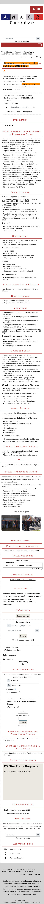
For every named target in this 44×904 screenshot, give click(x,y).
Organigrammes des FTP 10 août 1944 (20, 258)
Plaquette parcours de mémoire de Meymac (22, 439)
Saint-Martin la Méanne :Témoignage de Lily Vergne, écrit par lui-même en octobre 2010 (20, 177)
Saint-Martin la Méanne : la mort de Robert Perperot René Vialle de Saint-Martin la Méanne (21, 169)
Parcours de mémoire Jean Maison (17, 493)
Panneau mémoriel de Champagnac (17, 157)
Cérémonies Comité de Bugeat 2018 (17, 375)
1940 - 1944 (9, 251)
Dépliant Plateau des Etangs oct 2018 (18, 148)
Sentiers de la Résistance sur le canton (19, 355)
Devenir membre (23, 616)
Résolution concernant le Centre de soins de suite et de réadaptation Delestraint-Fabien (20, 215)
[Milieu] (11, 2)
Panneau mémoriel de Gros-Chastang (18, 162)
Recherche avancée (22, 41)
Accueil (18, 52)
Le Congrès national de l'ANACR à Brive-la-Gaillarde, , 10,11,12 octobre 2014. (20, 200)
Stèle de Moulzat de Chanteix (14, 502)
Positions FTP (10, 430)
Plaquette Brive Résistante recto (16, 300)
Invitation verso (10, 428)
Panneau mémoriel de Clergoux (15, 159)
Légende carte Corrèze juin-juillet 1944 (20, 271)
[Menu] (38, 9)
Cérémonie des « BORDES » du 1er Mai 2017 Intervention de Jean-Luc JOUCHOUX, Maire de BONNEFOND (21, 371)
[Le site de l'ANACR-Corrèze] (22, 19)
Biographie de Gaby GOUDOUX (17, 339)
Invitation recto (10, 426)
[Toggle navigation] (40, 44)
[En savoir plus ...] (33, 900)
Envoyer (23, 636)
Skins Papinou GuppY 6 (13, 902)
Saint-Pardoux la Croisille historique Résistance (22, 181)
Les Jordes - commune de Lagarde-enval (19, 489)
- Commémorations (23, 566)
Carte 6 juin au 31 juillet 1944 (16, 269)
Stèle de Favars (9, 498)
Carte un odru (10, 264)
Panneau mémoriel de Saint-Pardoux (17, 166)
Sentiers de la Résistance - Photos (18, 397)
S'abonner (10, 689)
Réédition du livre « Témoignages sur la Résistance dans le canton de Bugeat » (18, 378)
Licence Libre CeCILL (32, 902)
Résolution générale (11, 207)
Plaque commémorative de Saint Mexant (19, 495)
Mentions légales (25, 540)
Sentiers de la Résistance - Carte (18, 399)
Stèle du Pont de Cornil (12, 507)
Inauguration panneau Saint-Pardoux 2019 (19, 153)
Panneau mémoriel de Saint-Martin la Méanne (21, 164)
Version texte (14, 854)
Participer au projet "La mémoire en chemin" (22, 550)
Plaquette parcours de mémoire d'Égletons (21, 441)
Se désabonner (12, 692)
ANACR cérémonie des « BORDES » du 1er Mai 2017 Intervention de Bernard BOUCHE (21, 362)
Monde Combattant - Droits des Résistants (20, 212)
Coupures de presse (12, 421)
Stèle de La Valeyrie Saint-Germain (17, 500)
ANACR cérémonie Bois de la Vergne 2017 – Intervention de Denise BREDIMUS (20, 358)
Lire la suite (35, 569)
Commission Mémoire (13, 229)
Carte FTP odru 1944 (13, 266)
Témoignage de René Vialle (14, 187)
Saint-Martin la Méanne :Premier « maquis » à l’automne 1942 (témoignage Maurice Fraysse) (21, 173)
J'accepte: (12, 707)
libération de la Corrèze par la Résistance (20, 245)
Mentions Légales (16, 858)
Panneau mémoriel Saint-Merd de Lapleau (19, 155)
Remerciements (11, 253)
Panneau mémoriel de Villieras (15, 491)
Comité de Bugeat (21, 512)
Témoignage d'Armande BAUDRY (18, 345)
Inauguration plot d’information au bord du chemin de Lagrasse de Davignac (19, 414)
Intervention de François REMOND (18, 423)
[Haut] (4, 2)
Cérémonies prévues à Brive (17, 813)
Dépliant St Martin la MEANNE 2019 (17, 150)
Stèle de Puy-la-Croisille (12, 504)
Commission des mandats (15, 231)
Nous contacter (15, 849)
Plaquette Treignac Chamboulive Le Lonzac (20, 455)
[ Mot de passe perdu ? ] (23, 640)
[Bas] (17, 2)
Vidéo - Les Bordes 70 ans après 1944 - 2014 (21, 382)
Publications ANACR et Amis (14, 327)
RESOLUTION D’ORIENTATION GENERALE (22, 226)
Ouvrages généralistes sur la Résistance (19, 325)
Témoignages (10, 432)
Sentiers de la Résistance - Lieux (17, 403)
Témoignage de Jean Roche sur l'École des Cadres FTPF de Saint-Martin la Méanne (20, 184)
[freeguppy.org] (9, 900)
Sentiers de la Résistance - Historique (19, 401)
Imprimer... (29, 111)
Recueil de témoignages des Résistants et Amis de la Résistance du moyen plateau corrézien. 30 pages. (21, 331)
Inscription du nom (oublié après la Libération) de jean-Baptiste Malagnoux (21, 452)
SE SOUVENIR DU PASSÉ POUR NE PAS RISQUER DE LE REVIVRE (19, 241)
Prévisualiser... (15, 111)
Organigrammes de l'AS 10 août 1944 (19, 255)
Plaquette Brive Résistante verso (16, 303)
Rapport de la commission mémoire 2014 (19, 209)
